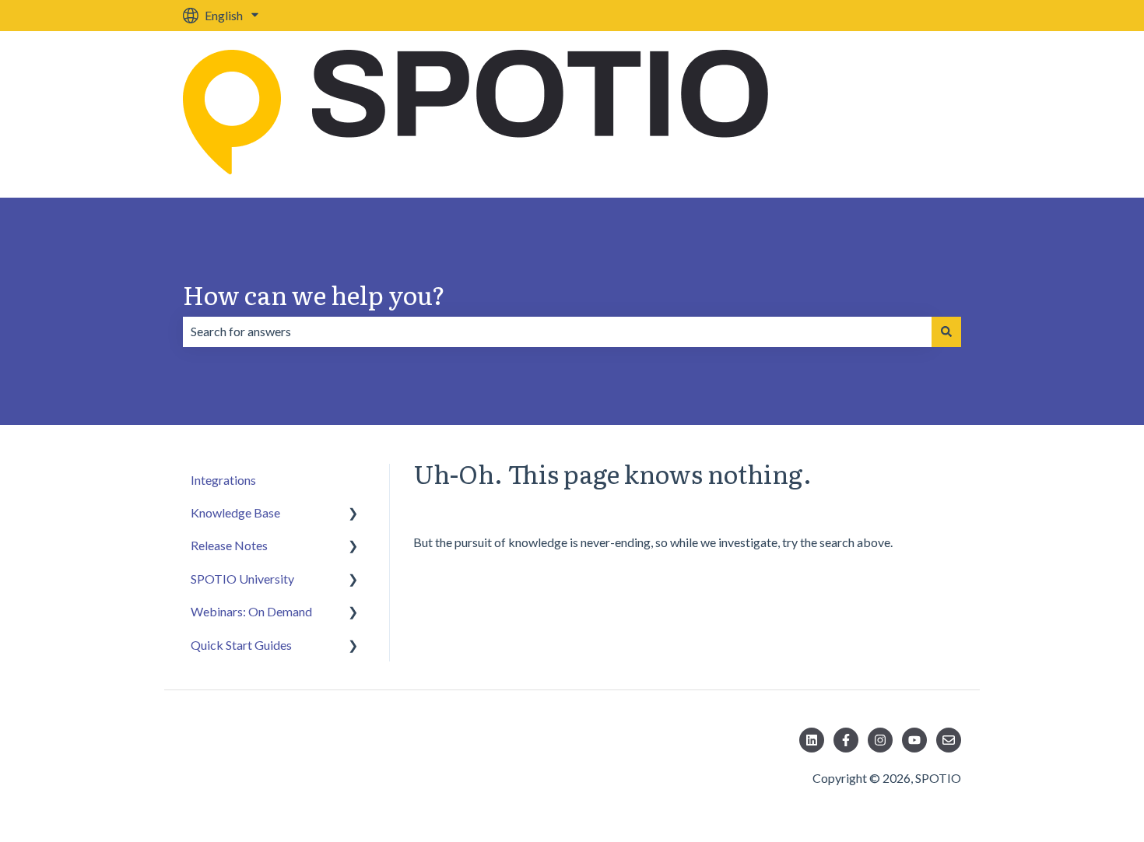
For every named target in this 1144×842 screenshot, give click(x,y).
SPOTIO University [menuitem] (242, 578)
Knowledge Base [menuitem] (235, 512)
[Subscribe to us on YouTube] (914, 740)
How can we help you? (314, 294)
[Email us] (948, 740)
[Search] (946, 331)
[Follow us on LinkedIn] (811, 740)
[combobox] (557, 331)
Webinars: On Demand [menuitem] (251, 611)
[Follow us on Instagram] (880, 740)
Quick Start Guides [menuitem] (241, 644)
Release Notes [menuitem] (229, 545)
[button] (353, 514)
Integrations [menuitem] (223, 479)
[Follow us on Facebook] (845, 740)
